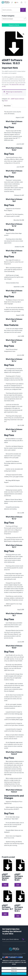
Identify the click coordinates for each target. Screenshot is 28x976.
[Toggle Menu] (25, 2)
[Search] (23, 10)
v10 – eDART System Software (16, 99)
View (5, 885)
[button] (23, 34)
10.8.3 (6, 101)
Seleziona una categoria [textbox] (13, 19)
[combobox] (14, 19)
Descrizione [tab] (7, 106)
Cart (21, 2)
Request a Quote (14, 25)
